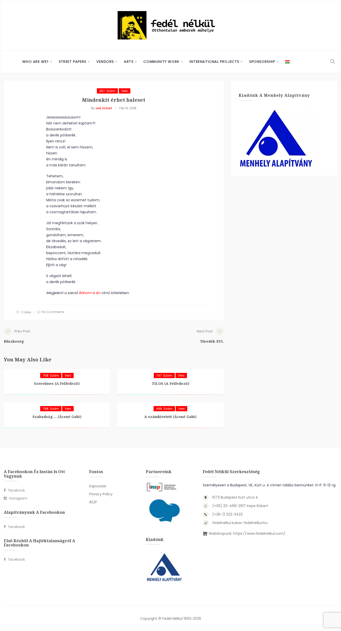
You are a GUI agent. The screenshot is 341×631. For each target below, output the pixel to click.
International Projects (214, 61)
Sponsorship (262, 61)
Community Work (161, 61)
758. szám (51, 375)
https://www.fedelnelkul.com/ (259, 533)
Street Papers (72, 61)
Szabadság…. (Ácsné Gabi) (56, 416)
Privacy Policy (101, 494)
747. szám (164, 375)
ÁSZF (93, 502)
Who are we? (35, 61)
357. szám (107, 91)
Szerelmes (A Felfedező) (57, 383)
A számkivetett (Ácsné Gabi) (170, 416)
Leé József (104, 108)
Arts (128, 61)
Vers (124, 91)
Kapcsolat (97, 486)
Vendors (105, 61)
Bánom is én (89, 292)
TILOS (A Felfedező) (170, 383)
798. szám (51, 409)
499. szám (164, 409)
